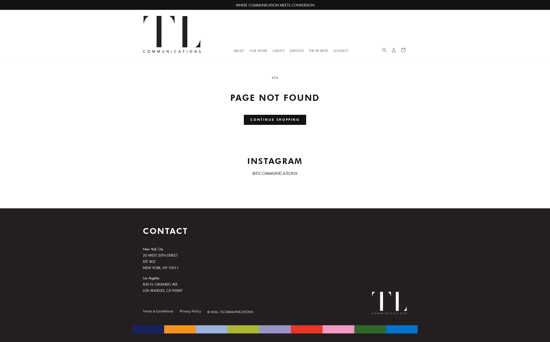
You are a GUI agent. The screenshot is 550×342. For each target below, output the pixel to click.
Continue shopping (274, 120)
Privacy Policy (190, 311)
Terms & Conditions (158, 311)
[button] (384, 50)
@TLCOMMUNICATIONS (274, 173)
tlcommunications (237, 311)
